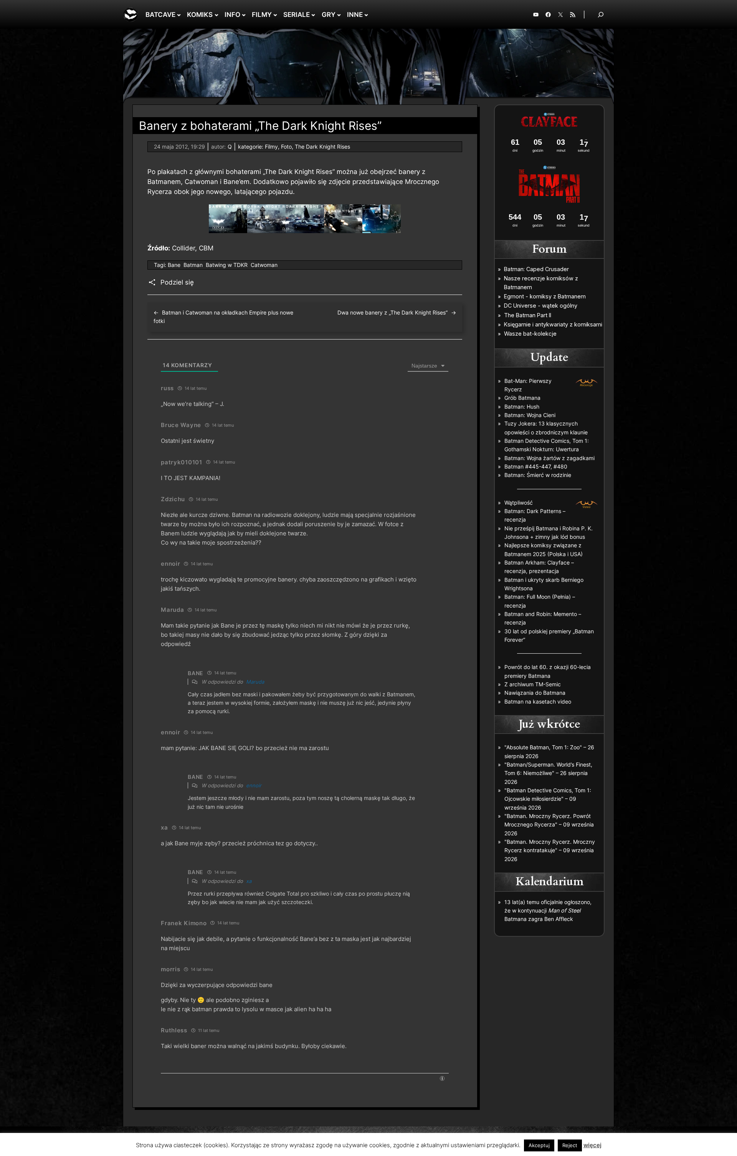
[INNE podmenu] (366, 15)
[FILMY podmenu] (275, 15)
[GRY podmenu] (339, 15)
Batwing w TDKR (227, 265)
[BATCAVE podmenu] (179, 15)
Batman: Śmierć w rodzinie (537, 475)
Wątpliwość (518, 502)
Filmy (271, 146)
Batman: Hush (521, 406)
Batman (193, 265)
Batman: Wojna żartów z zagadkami (549, 458)
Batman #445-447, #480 (535, 466)
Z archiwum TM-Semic (532, 684)
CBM (206, 248)
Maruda (255, 682)
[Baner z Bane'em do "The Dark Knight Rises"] (228, 231)
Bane (174, 265)
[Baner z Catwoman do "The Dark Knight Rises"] (343, 231)
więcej (592, 1145)
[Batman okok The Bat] (381, 231)
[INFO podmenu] (244, 15)
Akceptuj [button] (539, 1145)
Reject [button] (569, 1145)
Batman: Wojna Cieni (529, 415)
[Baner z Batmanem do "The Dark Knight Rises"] (305, 231)
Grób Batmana (522, 397)
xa (248, 881)
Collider (183, 248)
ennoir (253, 785)
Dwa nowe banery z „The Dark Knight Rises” (392, 312)
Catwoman (264, 265)
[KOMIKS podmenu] (216, 15)
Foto (286, 146)
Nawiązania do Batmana (534, 692)
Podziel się (177, 282)
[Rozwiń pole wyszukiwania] (601, 14)
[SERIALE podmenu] (313, 15)
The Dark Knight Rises (322, 146)
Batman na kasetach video (537, 701)
